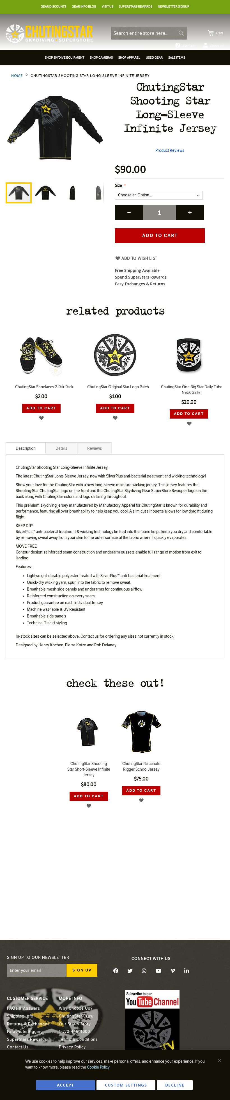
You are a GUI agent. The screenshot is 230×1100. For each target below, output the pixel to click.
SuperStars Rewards (27, 1039)
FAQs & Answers (23, 1008)
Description (26, 448)
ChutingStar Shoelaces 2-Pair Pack (44, 387)
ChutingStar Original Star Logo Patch (118, 387)
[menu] (115, 58)
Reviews (94, 448)
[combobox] (149, 33)
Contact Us (18, 1047)
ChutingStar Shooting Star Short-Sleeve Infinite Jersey (88, 769)
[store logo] (49, 33)
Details (61, 448)
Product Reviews (169, 150)
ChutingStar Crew (76, 1016)
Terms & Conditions (78, 1039)
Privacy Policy (72, 1047)
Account (217, 46)
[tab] (26, 448)
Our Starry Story (75, 1024)
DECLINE (174, 1085)
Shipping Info (20, 1016)
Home (17, 76)
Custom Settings (126, 1085)
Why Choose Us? (76, 1008)
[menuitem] (64, 57)
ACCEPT (65, 1085)
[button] (45, 193)
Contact (189, 46)
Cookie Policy (98, 1067)
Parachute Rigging (25, 1031)
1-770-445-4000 (74, 1031)
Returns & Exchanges (28, 1024)
